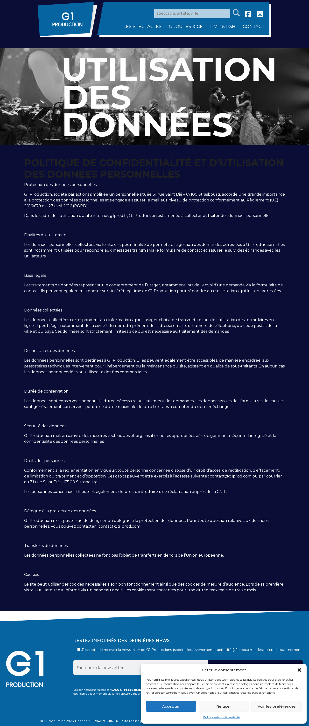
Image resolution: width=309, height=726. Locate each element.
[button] (299, 670)
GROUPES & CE (186, 26)
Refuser (223, 706)
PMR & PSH (222, 26)
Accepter (171, 706)
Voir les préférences (277, 706)
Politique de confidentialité (221, 717)
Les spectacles (143, 26)
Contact (254, 26)
